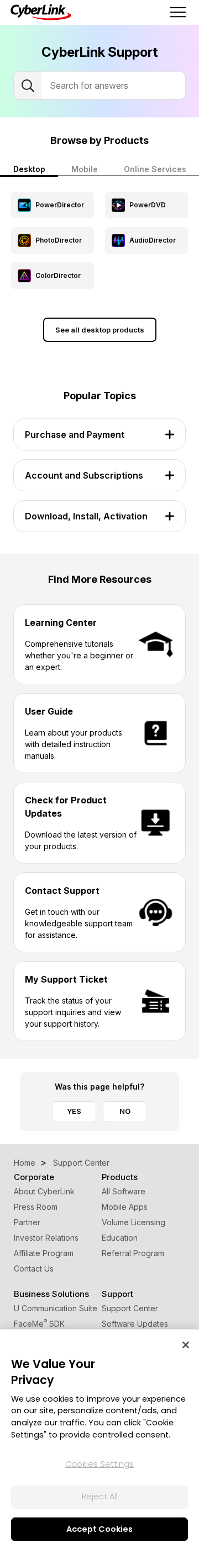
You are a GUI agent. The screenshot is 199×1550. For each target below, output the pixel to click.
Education (120, 1237)
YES (74, 1111)
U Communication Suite (55, 1308)
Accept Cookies (99, 1529)
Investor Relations (46, 1237)
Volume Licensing (133, 1222)
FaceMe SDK (39, 1323)
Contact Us (34, 1268)
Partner (27, 1222)
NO (124, 1111)
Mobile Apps (125, 1206)
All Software (123, 1191)
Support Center (130, 1308)
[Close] (186, 1345)
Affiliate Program (44, 1253)
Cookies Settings (99, 1463)
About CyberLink (44, 1191)
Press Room (35, 1206)
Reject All (100, 1496)
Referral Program (133, 1253)
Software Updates (135, 1323)
